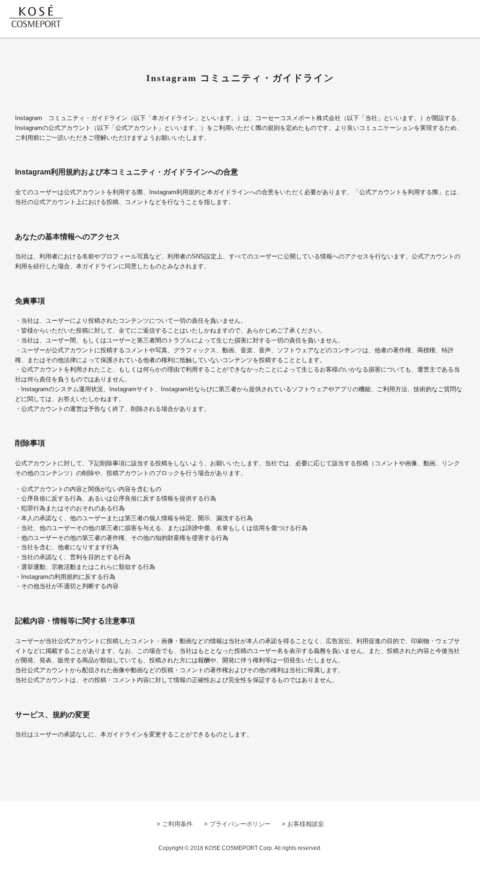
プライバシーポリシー (240, 823)
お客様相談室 (305, 823)
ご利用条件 (177, 823)
